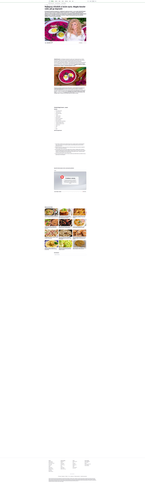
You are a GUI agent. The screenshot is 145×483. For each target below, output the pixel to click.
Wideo (70, 1)
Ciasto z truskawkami (87, 465)
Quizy (72, 1)
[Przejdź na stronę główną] (49, 1)
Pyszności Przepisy (51, 461)
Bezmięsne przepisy (51, 462)
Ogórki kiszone (62, 461)
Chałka (73, 466)
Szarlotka (74, 465)
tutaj (62, 481)
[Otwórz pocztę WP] (88, 1)
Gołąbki (49, 466)
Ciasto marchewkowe (75, 461)
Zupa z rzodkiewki (86, 462)
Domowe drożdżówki (75, 467)
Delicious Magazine (63, 3)
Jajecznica (50, 465)
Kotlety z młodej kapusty (87, 461)
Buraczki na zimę (62, 467)
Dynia (61, 465)
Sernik (73, 462)
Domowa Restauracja (57, 3)
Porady (63, 1)
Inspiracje (66, 1)
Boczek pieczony (50, 470)
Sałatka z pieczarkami (51, 471)
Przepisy (56, 1)
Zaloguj (93, 1)
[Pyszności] (53, 1)
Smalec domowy (50, 467)
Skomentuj (81, 42)
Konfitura (62, 466)
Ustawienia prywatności (83, 476)
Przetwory (62, 462)
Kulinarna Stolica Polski (51, 3)
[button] (90, 1)
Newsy (59, 1)
